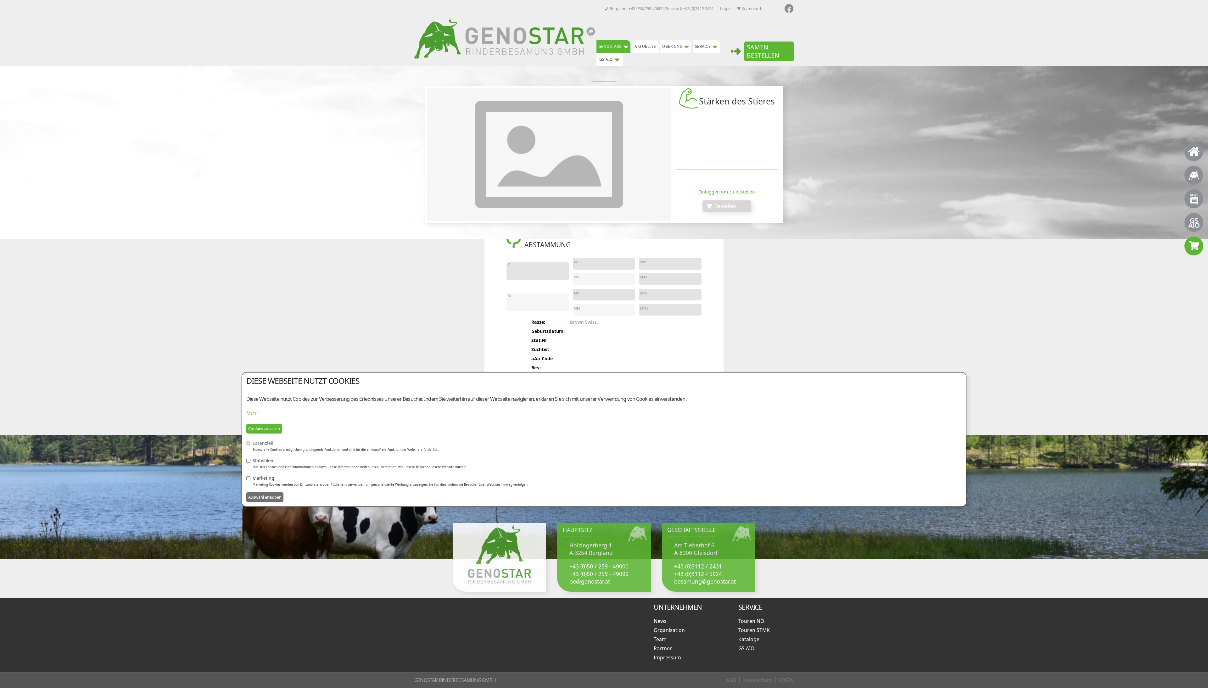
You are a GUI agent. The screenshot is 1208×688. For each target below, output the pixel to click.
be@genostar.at (589, 581)
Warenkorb (752, 8)
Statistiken (264, 460)
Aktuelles (645, 46)
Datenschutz (757, 680)
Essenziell (263, 443)
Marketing (263, 478)
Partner (664, 648)
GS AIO (606, 59)
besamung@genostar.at (705, 581)
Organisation (670, 630)
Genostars (610, 46)
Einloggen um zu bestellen (726, 192)
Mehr (252, 413)
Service (703, 46)
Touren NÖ (752, 621)
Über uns (672, 46)
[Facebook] (789, 8)
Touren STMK (755, 630)
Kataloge (750, 639)
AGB (731, 680)
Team (661, 639)
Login (725, 8)
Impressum (669, 657)
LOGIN (786, 680)
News (661, 621)
